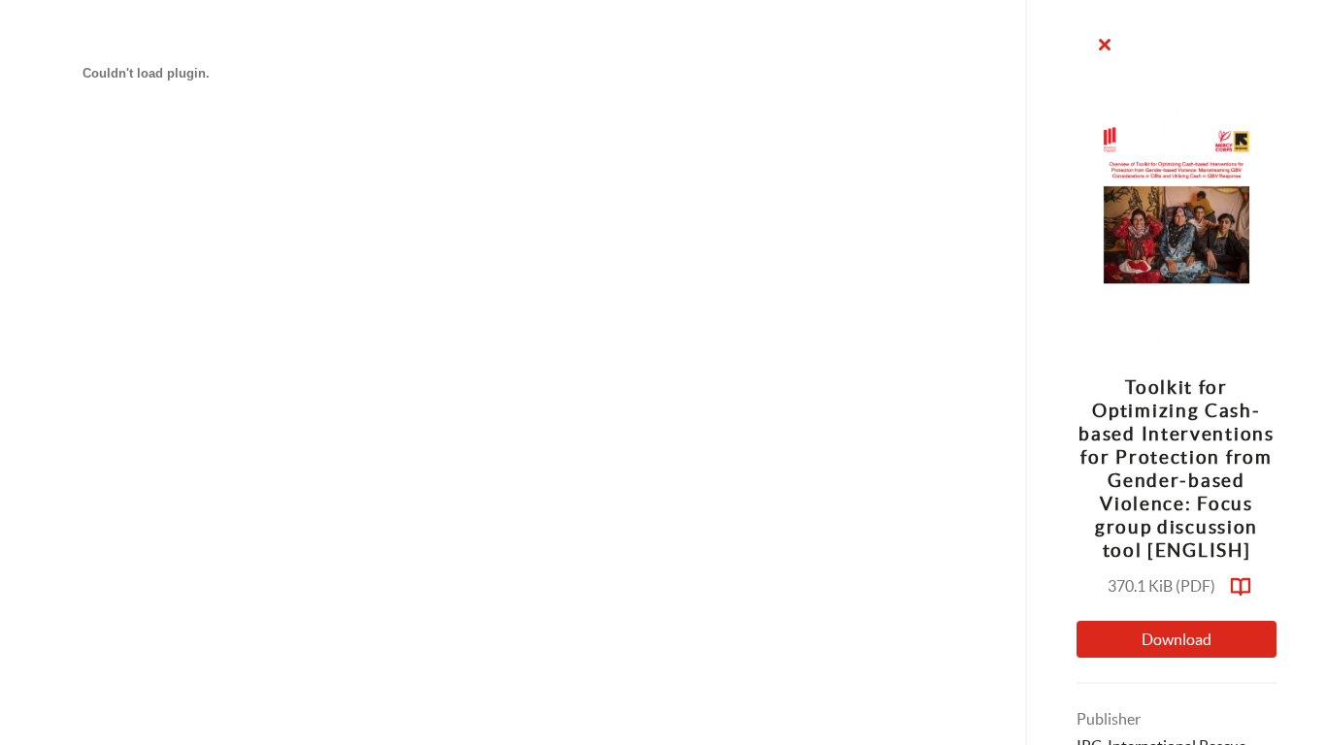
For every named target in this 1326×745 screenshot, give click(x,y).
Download (1176, 639)
